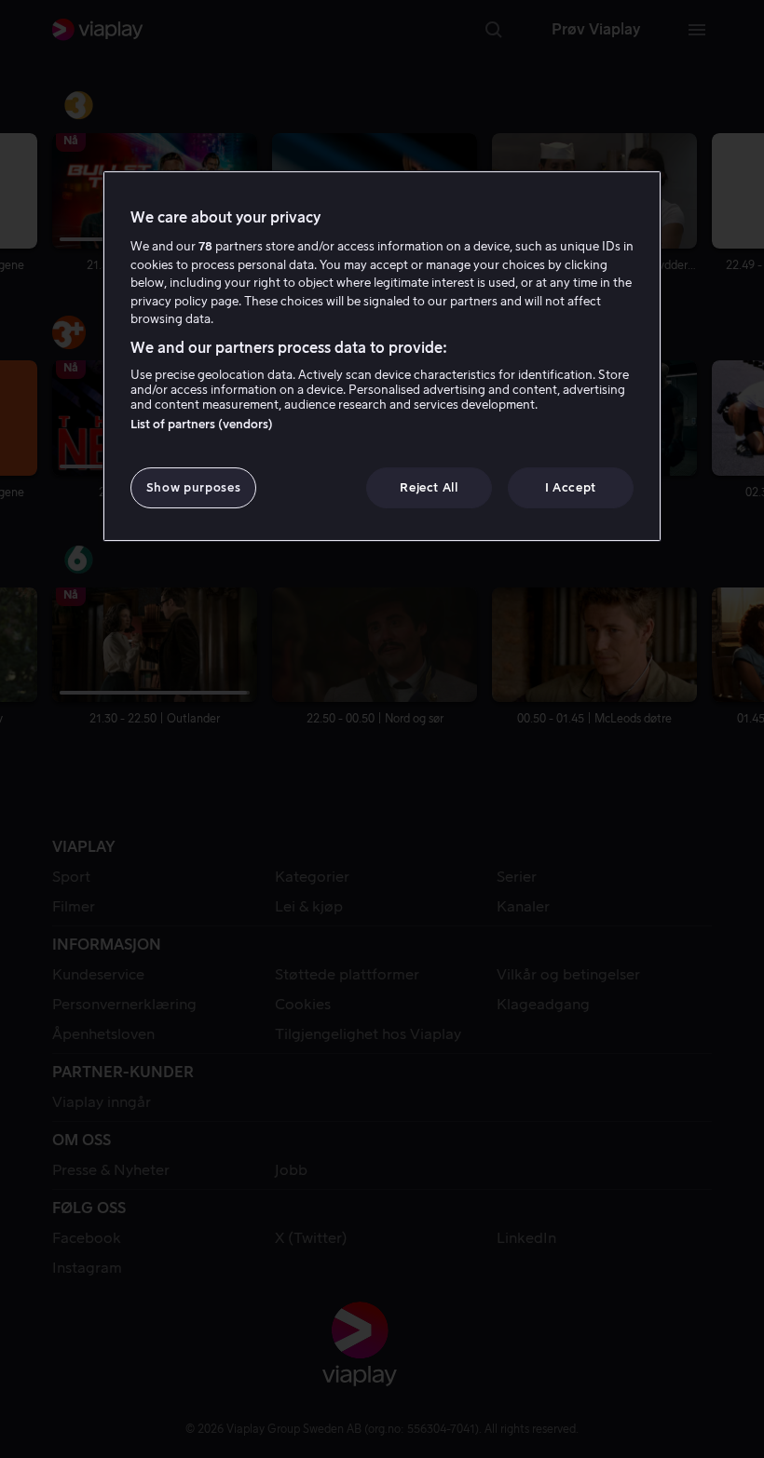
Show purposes (193, 487)
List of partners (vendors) (201, 424)
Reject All (429, 487)
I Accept (570, 487)
